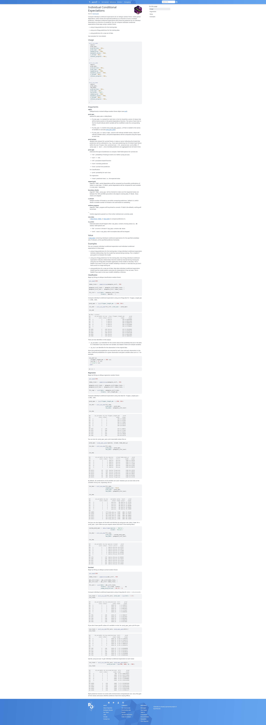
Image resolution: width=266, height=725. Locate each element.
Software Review (108, 710)
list (99, 303)
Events (123, 712)
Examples (152, 16)
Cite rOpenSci (144, 721)
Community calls (126, 710)
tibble (99, 219)
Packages (143, 708)
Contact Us (106, 719)
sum (91, 364)
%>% (96, 358)
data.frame (94, 219)
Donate (105, 717)
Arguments (153, 11)
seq (118, 664)
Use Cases (144, 710)
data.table (107, 219)
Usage (151, 9)
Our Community (126, 708)
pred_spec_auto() (115, 128)
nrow (105, 284)
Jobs (104, 714)
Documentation (145, 717)
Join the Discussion (127, 714)
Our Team (106, 712)
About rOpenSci (107, 708)
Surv (109, 586)
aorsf (94, 2)
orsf (125, 111)
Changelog (127, 2)
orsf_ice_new (101, 404)
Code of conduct (126, 717)
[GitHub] (176, 2)
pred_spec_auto (110, 129)
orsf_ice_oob (101, 306)
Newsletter (144, 719)
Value (151, 14)
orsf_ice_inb (102, 595)
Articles (119, 2)
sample (101, 284)
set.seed (92, 281)
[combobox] (168, 2)
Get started (105, 2)
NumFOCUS (156, 708)
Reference (113, 2)
